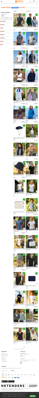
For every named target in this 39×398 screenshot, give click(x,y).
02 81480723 (22, 358)
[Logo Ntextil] (19, 1)
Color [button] (3, 41)
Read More (22, 394)
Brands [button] (3, 31)
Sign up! (12, 370)
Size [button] (2, 44)
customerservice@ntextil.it (24, 354)
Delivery (2, 357)
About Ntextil (3, 353)
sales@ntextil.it (22, 356)
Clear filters (6, 18)
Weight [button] (3, 34)
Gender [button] (3, 24)
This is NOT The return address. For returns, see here (8, 390)
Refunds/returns (4, 358)
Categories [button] (4, 21)
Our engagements (4, 361)
